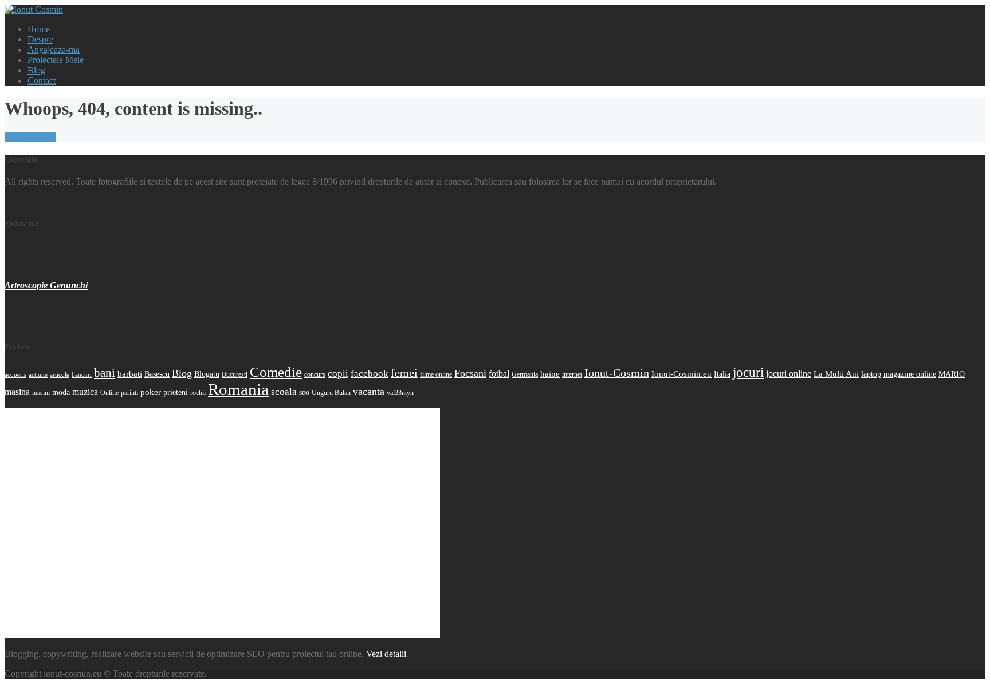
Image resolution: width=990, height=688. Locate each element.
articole (59, 375)
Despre (40, 39)
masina (17, 391)
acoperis (15, 375)
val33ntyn (400, 393)
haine (550, 373)
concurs (314, 374)
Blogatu (206, 373)
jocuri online (788, 373)
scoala (284, 391)
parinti (129, 393)
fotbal (499, 373)
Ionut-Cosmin (616, 372)
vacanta (368, 391)
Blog (36, 70)
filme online (436, 374)
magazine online (909, 373)
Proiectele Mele (56, 60)
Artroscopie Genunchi (46, 285)
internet (572, 374)
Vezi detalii (386, 654)
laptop (871, 373)
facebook (369, 373)
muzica (85, 391)
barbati (129, 373)
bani (104, 373)
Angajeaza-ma (54, 49)
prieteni (175, 392)
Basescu (157, 373)
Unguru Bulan (331, 393)
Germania (525, 374)
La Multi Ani (836, 373)
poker (150, 392)
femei (404, 372)
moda (61, 392)
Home (39, 29)
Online (109, 393)
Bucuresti (234, 374)
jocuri (748, 372)
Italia (722, 373)
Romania (238, 389)
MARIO (951, 373)
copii (338, 373)
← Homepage (30, 137)
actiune (38, 375)
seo (304, 392)
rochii (198, 393)
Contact (42, 80)
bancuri (82, 375)
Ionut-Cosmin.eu (681, 373)
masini (41, 393)
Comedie (276, 372)
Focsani (470, 373)
